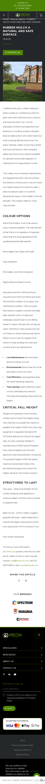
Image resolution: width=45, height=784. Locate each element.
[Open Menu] (4, 15)
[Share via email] (25, 580)
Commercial (13, 52)
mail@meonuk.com (20, 561)
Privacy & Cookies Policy (22, 745)
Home (6, 19)
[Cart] (41, 15)
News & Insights (17, 19)
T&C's (22, 740)
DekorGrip (10, 551)
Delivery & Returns (22, 750)
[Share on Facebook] (19, 580)
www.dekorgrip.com (28, 565)
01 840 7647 (23, 8)
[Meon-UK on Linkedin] (9, 674)
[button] (41, 780)
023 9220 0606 (24, 5)
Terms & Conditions (15, 698)
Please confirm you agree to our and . (22, 698)
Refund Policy (22, 755)
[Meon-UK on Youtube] (15, 674)
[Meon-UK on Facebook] (3, 674)
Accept (35, 771)
